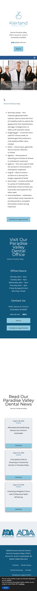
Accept (6, 588)
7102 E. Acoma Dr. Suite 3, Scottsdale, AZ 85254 (18, 556)
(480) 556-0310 (21, 42)
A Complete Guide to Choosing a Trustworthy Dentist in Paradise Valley (18, 462)
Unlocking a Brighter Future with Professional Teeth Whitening (18, 494)
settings (21, 584)
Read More (18, 445)
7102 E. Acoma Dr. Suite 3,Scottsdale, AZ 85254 (18, 34)
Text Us (18, 49)
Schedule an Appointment (18, 219)
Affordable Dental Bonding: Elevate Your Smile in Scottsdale (18, 430)
